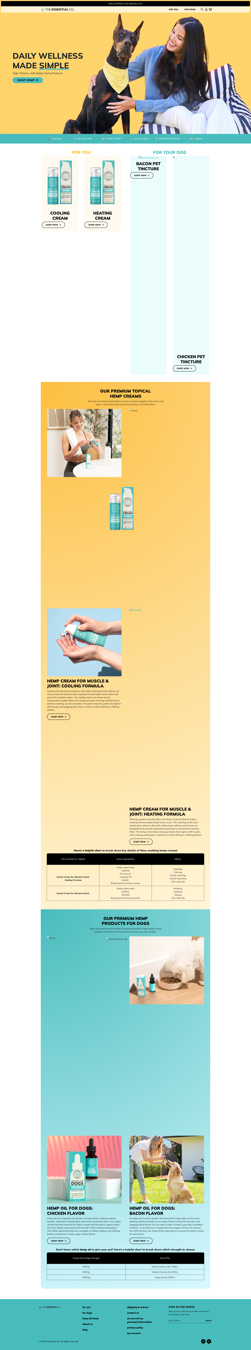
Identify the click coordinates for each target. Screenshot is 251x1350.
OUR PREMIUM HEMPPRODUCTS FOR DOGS (125, 921)
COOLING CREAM (60, 215)
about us (87, 1324)
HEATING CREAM (102, 215)
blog (85, 1329)
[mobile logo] (59, 9)
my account (133, 1333)
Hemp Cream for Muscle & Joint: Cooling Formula (78, 683)
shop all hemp (90, 1318)
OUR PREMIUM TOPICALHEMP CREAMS (125, 393)
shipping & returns (138, 1307)
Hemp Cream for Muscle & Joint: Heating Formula (160, 811)
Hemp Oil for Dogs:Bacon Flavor (152, 1211)
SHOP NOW (52, 224)
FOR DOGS (190, 9)
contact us (133, 1312)
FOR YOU (173, 9)
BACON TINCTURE (148, 166)
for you (86, 1307)
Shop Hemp (26, 80)
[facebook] (209, 1341)
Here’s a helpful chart (87, 850)
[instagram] (203, 1341)
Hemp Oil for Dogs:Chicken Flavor (70, 1211)
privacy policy (135, 1327)
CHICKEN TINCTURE (191, 359)
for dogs (87, 1312)
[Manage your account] (206, 9)
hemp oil (85, 1249)
